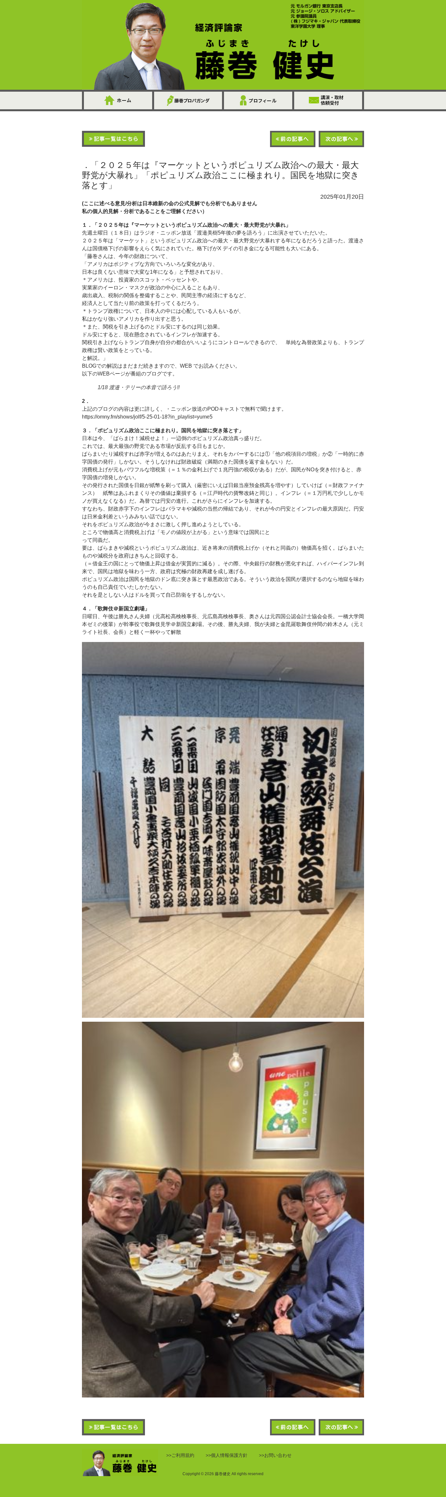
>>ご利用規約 (180, 1455)
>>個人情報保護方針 (226, 1455)
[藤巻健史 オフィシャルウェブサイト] (223, 45)
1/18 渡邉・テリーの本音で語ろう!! (139, 387)
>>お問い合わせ (275, 1455)
